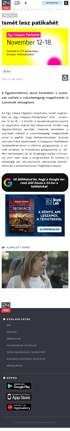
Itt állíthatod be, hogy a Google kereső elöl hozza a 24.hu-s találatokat (39, 182)
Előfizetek (52, 3)
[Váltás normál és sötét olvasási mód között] (26, 3)
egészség (21, 9)
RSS (9, 325)
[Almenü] (17, 3)
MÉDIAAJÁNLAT (14, 366)
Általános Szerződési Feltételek (26, 359)
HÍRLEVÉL (12, 332)
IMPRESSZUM (13, 339)
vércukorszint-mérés (42, 9)
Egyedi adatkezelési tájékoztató (26, 352)
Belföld (9, 15)
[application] (35, 269)
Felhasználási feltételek (22, 345)
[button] (65, 9)
